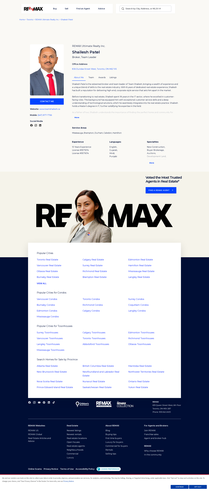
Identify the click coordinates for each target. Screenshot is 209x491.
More (77, 117)
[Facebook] (31, 125)
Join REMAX (150, 430)
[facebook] (29, 402)
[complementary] (108, 469)
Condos (47, 299)
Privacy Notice (51, 469)
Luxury (70, 457)
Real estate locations (77, 438)
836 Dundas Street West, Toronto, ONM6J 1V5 (94, 69)
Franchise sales (151, 434)
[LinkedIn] (40, 125)
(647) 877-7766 (45, 115)
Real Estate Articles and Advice (39, 439)
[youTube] (39, 402)
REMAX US (33, 430)
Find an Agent (83, 9)
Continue (180, 487)
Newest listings (74, 430)
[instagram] (34, 402)
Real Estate (47, 259)
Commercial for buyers (116, 446)
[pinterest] (44, 402)
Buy (55, 9)
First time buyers (113, 438)
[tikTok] (53, 402)
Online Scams (35, 469)
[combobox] (148, 9)
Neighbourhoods (75, 450)
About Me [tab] (79, 77)
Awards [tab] (102, 77)
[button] (108, 469)
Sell (66, 9)
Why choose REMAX (154, 451)
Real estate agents (76, 446)
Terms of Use (67, 469)
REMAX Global (35, 434)
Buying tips (110, 434)
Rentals (109, 450)
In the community (153, 455)
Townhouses (47, 332)
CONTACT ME (47, 101)
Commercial (72, 454)
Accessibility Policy (85, 469)
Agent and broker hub (155, 438)
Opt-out (197, 487)
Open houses (73, 442)
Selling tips (110, 454)
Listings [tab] (112, 77)
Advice (101, 9)
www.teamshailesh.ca (49, 109)
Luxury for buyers (114, 442)
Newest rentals (74, 434)
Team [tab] (91, 77)
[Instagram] (35, 125)
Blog (107, 430)
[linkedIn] (48, 402)
